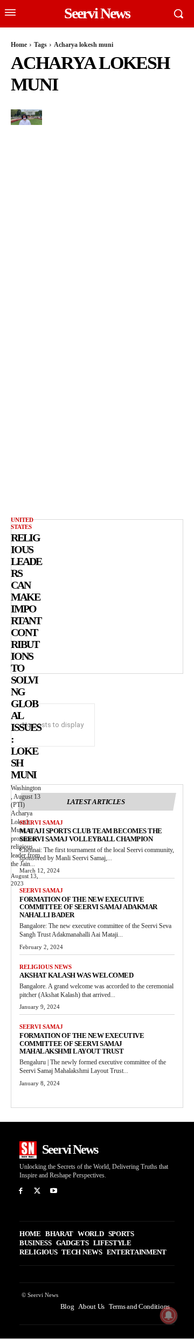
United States (22, 523)
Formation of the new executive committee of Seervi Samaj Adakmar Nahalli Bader (88, 907)
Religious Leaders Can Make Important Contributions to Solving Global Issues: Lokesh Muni (26, 656)
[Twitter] (37, 1191)
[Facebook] (20, 1191)
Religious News (45, 967)
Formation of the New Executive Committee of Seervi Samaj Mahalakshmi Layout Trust (81, 1043)
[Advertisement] (100, 595)
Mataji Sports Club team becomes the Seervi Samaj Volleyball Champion (90, 835)
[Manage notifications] (168, 1315)
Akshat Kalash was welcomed (76, 975)
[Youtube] (54, 1191)
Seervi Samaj (41, 822)
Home (19, 44)
